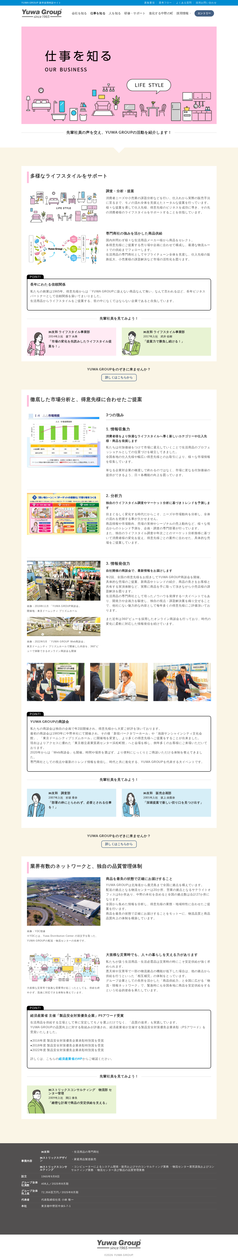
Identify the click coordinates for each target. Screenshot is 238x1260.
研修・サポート (134, 13)
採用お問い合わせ (206, 2)
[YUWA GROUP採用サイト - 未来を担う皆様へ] (41, 13)
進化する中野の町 (161, 13)
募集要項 (149, 2)
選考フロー (165, 2)
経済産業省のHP (70, 1058)
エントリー (204, 13)
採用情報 (182, 13)
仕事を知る (98, 13)
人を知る (115, 13)
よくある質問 (184, 2)
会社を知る (79, 13)
